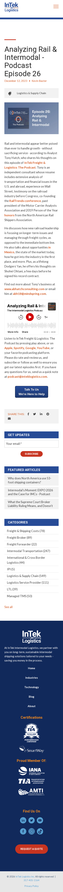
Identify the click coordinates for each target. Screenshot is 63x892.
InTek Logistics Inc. (25, 876)
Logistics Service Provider (28, 582)
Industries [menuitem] (31, 677)
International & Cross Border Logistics (26, 560)
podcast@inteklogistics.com (27, 376)
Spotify (19, 348)
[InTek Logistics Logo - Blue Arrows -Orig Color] (11, 7)
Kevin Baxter (39, 80)
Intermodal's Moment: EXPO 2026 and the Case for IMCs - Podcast (30, 492)
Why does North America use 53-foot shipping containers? (29, 480)
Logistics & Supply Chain (31, 93)
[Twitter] (34, 414)
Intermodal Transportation (28, 551)
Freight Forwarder (22, 544)
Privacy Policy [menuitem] (31, 886)
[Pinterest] (47, 414)
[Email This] (9, 418)
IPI (11, 569)
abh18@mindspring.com (29, 294)
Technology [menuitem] (31, 687)
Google (30, 348)
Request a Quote (31, 849)
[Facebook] (28, 414)
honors (9, 215)
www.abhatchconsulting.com (24, 289)
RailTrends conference (25, 201)
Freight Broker (19, 537)
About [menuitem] (32, 706)
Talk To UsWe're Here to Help (32, 392)
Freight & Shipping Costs (26, 531)
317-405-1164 (31, 880)
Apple (8, 348)
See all (8, 607)
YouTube (43, 348)
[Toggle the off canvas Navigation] (56, 7)
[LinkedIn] (41, 414)
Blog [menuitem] (31, 696)
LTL (12, 589)
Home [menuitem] (31, 668)
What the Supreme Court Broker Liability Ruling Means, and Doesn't (30, 504)
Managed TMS (19, 596)
